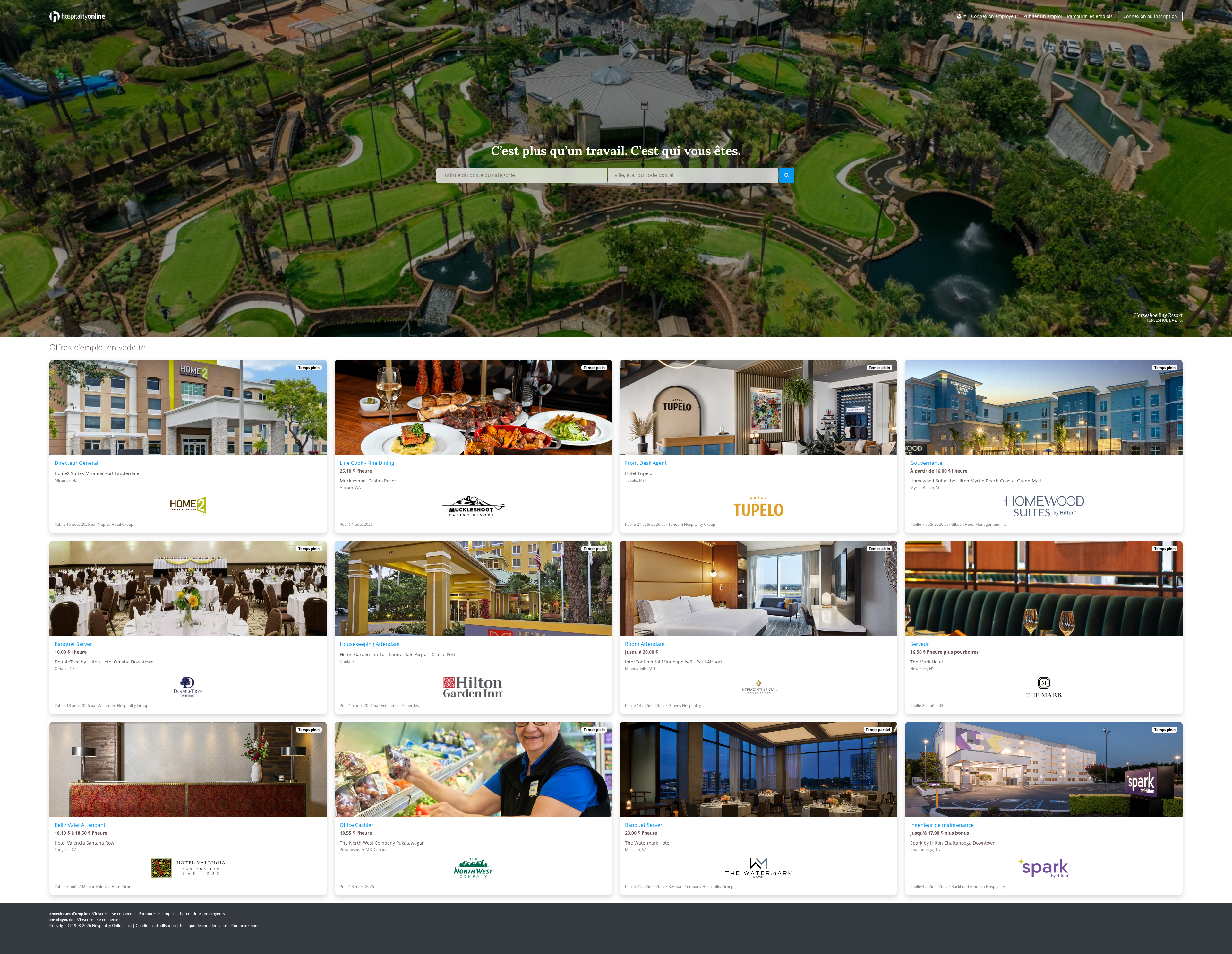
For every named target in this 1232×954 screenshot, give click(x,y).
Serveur (919, 643)
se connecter (123, 913)
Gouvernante (926, 462)
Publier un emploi (1042, 16)
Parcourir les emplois (1090, 16)
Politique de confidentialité (203, 925)
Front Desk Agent (646, 462)
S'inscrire (100, 913)
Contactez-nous (245, 925)
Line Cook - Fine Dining (367, 462)
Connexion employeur (994, 16)
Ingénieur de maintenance (942, 824)
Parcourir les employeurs (202, 913)
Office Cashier (356, 824)
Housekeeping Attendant (370, 643)
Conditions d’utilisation (156, 925)
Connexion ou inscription (1150, 16)
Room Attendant (645, 643)
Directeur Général (76, 462)
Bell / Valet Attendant (80, 824)
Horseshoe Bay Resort (1158, 315)
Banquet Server (73, 643)
